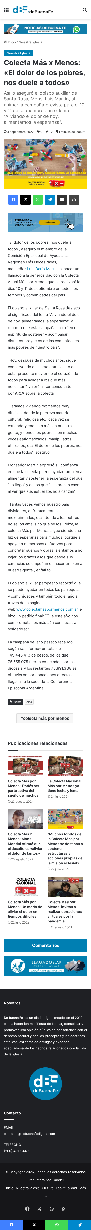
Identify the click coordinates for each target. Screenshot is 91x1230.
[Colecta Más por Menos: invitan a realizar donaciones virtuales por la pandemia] (65, 887)
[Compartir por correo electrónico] (62, 200)
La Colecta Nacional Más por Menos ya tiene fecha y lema (64, 786)
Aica (29, 702)
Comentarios (45, 945)
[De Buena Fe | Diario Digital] (33, 10)
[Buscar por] (84, 11)
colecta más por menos (46, 718)
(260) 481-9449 (16, 1151)
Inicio (11, 42)
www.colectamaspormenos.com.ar (47, 609)
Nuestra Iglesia (30, 42)
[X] (25, 200)
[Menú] (6, 11)
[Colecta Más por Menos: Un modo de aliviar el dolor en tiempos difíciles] (25, 887)
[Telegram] (50, 200)
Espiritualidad (66, 1188)
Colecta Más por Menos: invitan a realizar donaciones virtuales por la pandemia (65, 911)
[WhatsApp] (38, 200)
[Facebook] (13, 200)
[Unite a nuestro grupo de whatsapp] (45, 29)
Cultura (47, 1188)
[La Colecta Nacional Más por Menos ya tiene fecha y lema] (65, 766)
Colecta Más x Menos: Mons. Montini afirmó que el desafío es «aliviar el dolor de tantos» (25, 843)
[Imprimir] (74, 200)
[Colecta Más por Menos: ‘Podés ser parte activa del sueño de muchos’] (25, 766)
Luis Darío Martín (42, 268)
